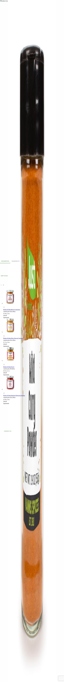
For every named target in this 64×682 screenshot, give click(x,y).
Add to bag (4, 275)
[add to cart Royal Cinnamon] (4, 305)
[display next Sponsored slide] (3, 285)
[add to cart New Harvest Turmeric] (4, 334)
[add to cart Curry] (4, 363)
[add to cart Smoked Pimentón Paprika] (4, 391)
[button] (18, 308)
